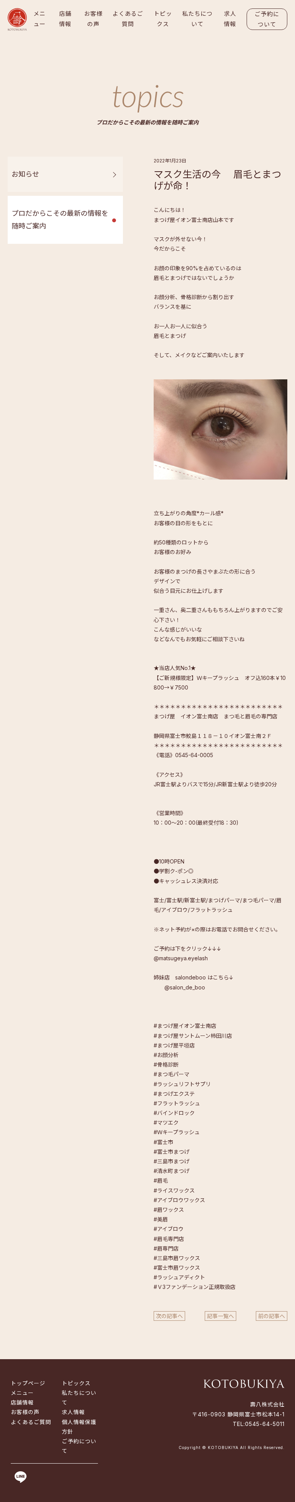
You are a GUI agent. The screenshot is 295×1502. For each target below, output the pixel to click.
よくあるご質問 (128, 19)
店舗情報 (65, 19)
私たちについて (197, 19)
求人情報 (230, 19)
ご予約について (267, 19)
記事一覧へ (220, 1316)
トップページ (28, 1383)
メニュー (39, 19)
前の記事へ (271, 1316)
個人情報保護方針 (79, 1427)
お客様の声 (93, 19)
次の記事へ (169, 1316)
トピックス (163, 19)
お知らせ (25, 174)
